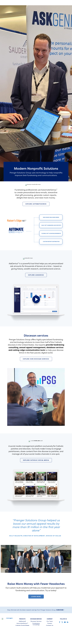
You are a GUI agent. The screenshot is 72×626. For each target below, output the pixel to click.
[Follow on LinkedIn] (67, 622)
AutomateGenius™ (22, 623)
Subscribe (59, 610)
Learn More (36, 596)
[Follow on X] (62, 622)
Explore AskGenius (36, 275)
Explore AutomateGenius (36, 204)
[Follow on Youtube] (64, 622)
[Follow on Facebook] (59, 622)
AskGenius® (22, 621)
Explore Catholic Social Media (36, 460)
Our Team (50, 621)
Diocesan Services (36, 621)
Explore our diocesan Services (36, 359)
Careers (49, 623)
